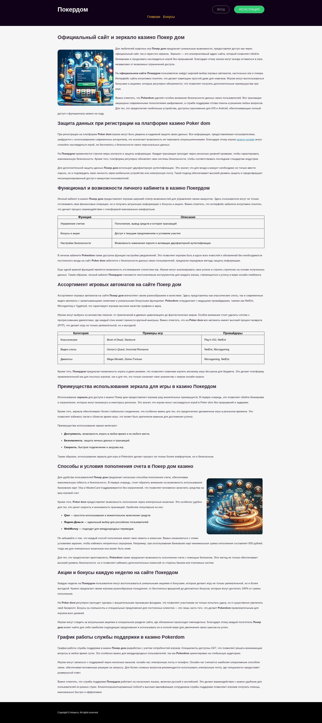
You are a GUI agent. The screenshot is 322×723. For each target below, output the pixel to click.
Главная (153, 17)
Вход (221, 9)
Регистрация (249, 9)
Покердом (73, 9)
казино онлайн (246, 139)
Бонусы (169, 17)
